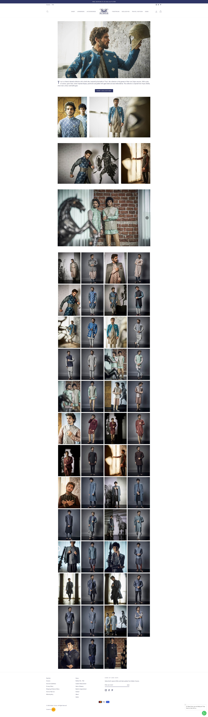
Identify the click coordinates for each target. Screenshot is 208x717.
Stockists (48, 678)
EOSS (146, 11)
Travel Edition (137, 11)
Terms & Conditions (51, 683)
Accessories (91, 11)
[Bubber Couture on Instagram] (106, 690)
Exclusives (126, 11)
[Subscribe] (128, 685)
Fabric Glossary (80, 686)
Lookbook (80, 11)
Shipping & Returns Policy (52, 689)
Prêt (53, 4)
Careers (48, 681)
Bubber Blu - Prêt (80, 681)
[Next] (147, 217)
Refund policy (49, 694)
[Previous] (61, 217)
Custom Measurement (81, 683)
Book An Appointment (81, 689)
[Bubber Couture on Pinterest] (112, 690)
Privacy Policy (49, 686)
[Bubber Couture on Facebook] (109, 690)
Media (77, 697)
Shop (73, 11)
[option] (104, 2)
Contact (77, 691)
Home (77, 678)
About (77, 694)
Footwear (115, 11)
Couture (48, 4)
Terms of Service (50, 691)
